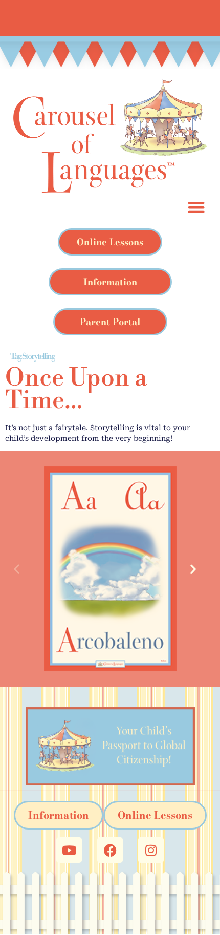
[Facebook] (110, 850)
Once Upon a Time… (76, 389)
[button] (21, 568)
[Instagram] (151, 850)
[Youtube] (69, 850)
